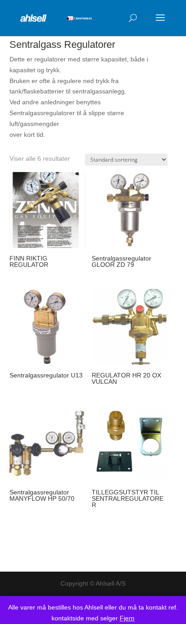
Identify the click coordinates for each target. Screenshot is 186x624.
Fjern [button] (127, 618)
